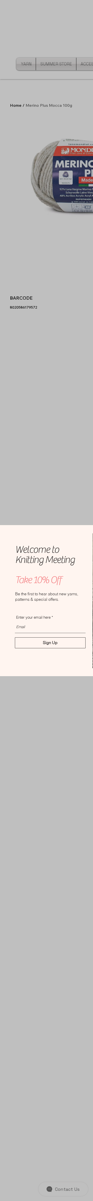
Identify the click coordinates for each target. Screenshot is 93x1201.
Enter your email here (33, 617)
